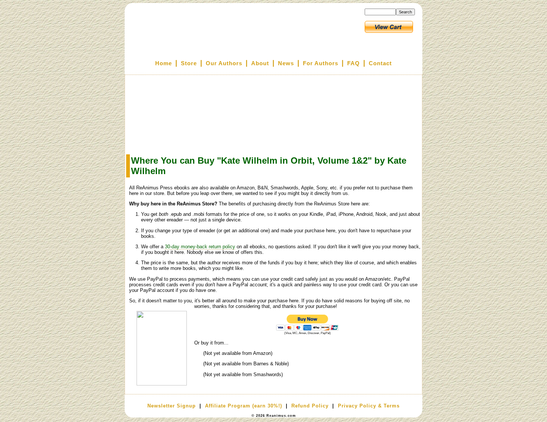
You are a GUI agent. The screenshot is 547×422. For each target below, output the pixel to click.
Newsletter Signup (171, 406)
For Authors (320, 63)
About (260, 63)
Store (189, 63)
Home (163, 63)
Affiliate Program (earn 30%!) (243, 406)
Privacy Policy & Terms (369, 406)
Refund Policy (310, 406)
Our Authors (224, 63)
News (286, 63)
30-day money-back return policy (200, 246)
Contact (380, 63)
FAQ (353, 63)
